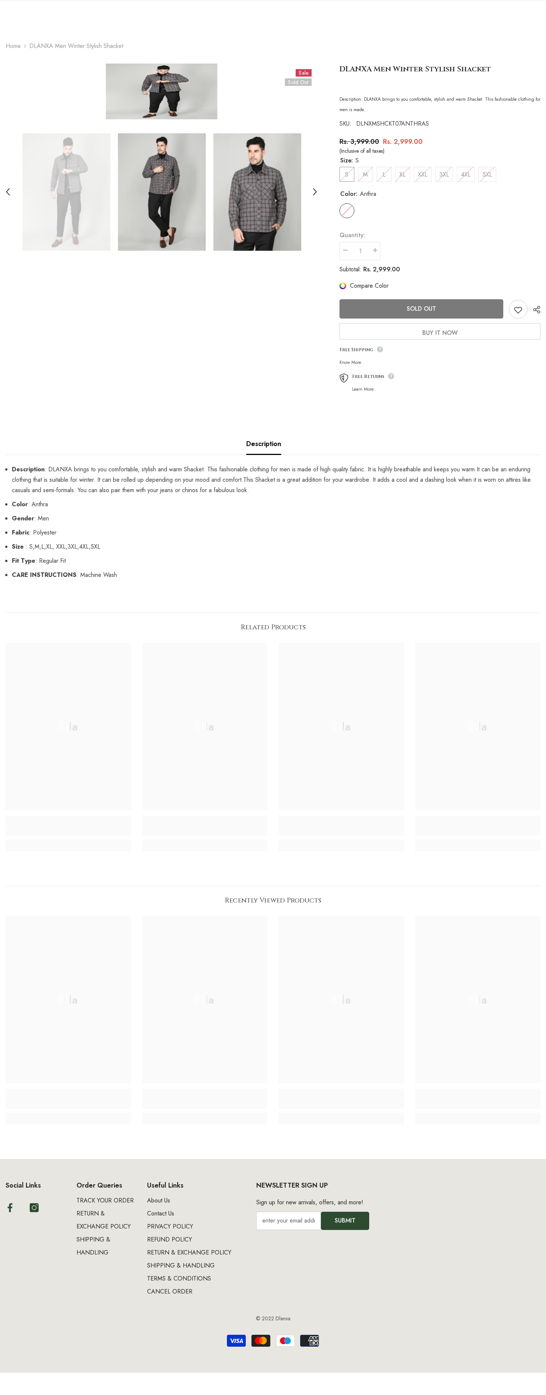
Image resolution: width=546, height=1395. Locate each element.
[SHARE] (533, 310)
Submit (345, 1220)
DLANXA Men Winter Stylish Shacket (415, 69)
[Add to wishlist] (518, 309)
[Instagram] (34, 1207)
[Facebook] (10, 1207)
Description (263, 444)
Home (13, 46)
